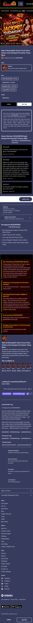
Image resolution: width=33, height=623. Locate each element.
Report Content (5, 490)
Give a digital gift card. (18, 212)
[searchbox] (16, 389)
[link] (7, 393)
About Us (4, 528)
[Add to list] (4, 365)
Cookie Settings (6, 571)
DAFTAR (24, 620)
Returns (3, 556)
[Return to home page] (9, 4)
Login (2, 516)
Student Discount (6, 514)
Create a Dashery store (8, 546)
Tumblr (6, 586)
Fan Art (3, 506)
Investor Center (5, 531)
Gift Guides (4, 503)
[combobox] (20, 4)
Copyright (4, 566)
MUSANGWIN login (17, 11)
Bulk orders (4, 521)
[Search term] (20, 3)
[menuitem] (5, 11)
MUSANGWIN (5, 11)
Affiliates (3, 536)
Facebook (7, 581)
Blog (2, 511)
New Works (4, 508)
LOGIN (9, 619)
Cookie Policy (22, 599)
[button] (24, 368)
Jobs (2, 541)
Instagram (7, 578)
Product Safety (5, 563)
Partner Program (6, 533)
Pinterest (7, 589)
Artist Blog (4, 544)
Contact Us (4, 569)
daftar (3, 519)
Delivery (3, 553)
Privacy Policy (14, 599)
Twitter (6, 583)
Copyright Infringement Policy (10, 495)
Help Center (4, 558)
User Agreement (5, 599)
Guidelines (4, 561)
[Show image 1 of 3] (15, 46)
